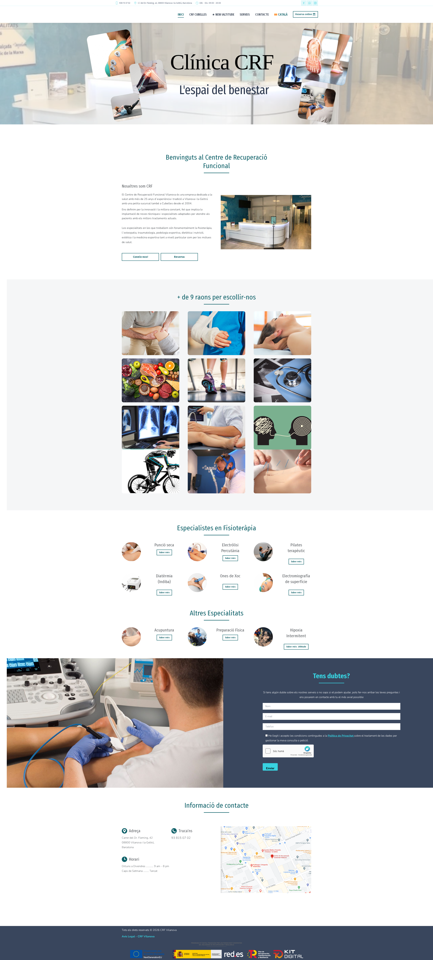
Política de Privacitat (341, 736)
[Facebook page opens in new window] (303, 3)
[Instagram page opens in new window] (315, 3)
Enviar (270, 768)
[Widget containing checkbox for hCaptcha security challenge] (288, 751)
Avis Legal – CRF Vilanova (138, 936)
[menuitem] (281, 14)
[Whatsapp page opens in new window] (309, 3)
